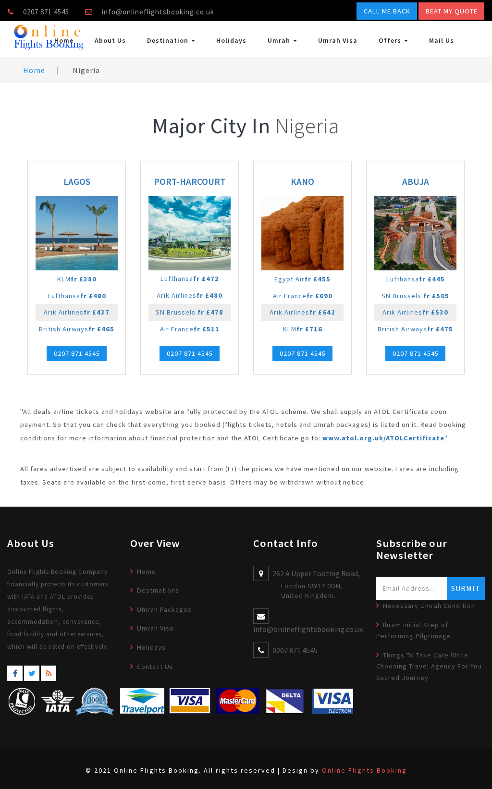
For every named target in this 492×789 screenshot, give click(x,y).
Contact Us (155, 666)
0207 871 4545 (77, 353)
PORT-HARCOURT (189, 181)
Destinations (158, 590)
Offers (391, 40)
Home (64, 40)
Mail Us (441, 40)
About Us (110, 40)
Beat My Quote (452, 11)
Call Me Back (387, 11)
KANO (302, 181)
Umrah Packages (164, 609)
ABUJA (415, 181)
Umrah (280, 40)
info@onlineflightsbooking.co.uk (158, 11)
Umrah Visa (337, 40)
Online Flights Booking (364, 770)
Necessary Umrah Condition (429, 605)
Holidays (231, 40)
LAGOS (76, 181)
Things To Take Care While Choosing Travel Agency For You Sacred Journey (429, 666)
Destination (168, 40)
